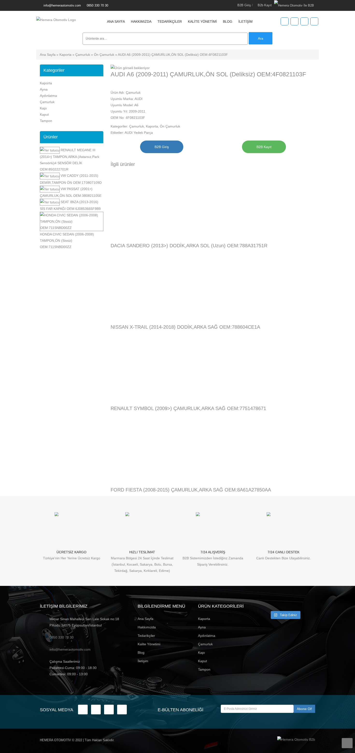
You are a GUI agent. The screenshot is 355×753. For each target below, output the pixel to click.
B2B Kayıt (263, 147)
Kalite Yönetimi (202, 21)
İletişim (245, 21)
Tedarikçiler (169, 21)
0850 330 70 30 (97, 5)
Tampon (46, 121)
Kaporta (65, 55)
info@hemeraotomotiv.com (62, 5)
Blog (227, 21)
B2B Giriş (244, 5)
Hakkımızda (141, 21)
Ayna (44, 89)
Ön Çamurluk (104, 55)
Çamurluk (82, 55)
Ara (260, 38)
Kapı (43, 108)
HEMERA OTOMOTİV (55, 740)
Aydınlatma (48, 96)
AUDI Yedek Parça (139, 133)
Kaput (44, 114)
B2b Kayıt (265, 5)
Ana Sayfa (116, 21)
